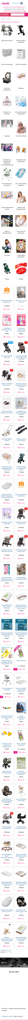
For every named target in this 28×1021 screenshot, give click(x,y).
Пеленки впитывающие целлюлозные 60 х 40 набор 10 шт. (21, 634)
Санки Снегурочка (21, 660)
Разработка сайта (7, 1016)
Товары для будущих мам (21, 208)
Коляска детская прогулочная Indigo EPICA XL (21, 468)
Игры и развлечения (7, 232)
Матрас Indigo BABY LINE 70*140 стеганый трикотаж (21, 856)
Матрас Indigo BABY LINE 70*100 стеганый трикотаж (21, 883)
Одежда (7, 136)
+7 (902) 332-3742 (7, 11)
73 (11, 952)
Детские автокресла (7, 89)
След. (7, 950)
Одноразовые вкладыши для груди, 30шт (6, 330)
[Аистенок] (5, 3)
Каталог (5, 14)
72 (9, 952)
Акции (21, 279)
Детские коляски (7, 40)
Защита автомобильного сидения (21, 717)
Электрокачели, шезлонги (7, 184)
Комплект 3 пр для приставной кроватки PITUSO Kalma (6, 468)
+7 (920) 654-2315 (17, 11)
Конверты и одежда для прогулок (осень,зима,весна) (7, 162)
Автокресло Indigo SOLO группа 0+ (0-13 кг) (21, 911)
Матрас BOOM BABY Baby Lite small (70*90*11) (7, 606)
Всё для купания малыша (21, 184)
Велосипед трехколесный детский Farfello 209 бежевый (7, 939)
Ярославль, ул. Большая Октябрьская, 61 (14, 7)
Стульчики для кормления (21, 160)
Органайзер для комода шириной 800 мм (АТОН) (21, 413)
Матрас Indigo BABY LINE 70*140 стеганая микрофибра (6, 883)
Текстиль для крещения (21, 232)
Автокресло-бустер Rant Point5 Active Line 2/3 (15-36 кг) (21, 385)
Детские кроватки (7, 64)
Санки (7, 279)
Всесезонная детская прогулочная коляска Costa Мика (21, 357)
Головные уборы (21, 136)
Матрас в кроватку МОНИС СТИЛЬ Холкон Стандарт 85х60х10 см (7, 496)
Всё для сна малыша (7, 113)
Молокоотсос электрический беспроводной (21, 330)
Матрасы (21, 88)
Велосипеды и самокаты (21, 41)
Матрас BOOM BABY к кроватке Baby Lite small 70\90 (21, 939)
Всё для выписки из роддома (21, 113)
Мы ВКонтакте (16, 3)
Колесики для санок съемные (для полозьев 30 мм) (7, 745)
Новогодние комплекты (21, 256)
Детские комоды (21, 64)
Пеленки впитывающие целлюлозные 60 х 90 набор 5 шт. (7, 634)
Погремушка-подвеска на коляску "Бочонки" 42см (7, 717)
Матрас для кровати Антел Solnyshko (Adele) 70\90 (21, 690)
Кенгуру (7, 255)
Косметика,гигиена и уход (7, 208)
